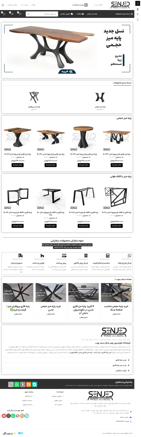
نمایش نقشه (124, 417)
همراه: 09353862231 (122, 421)
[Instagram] (8, 416)
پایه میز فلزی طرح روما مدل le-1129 (17, 154)
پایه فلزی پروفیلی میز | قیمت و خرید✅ (18, 308)
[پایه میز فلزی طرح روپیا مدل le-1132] (117, 137)
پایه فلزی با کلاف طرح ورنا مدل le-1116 (18, 212)
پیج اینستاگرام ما (78, 5)
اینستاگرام (28, 396)
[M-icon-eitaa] (28, 384)
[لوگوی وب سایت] (120, 5)
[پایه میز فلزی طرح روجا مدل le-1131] (84, 137)
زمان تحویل (58, 400)
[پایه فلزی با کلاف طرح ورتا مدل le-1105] (84, 195)
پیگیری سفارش (57, 396)
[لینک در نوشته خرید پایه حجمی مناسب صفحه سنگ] (116, 292)
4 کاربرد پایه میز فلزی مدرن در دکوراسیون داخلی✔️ (83, 310)
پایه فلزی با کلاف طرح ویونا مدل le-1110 (116, 212)
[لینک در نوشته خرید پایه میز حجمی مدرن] (51, 292)
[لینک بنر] (67, 48)
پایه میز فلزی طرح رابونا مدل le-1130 (50, 154)
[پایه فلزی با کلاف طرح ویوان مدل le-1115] (50, 195)
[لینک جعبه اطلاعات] (67, 340)
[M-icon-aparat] (4, 416)
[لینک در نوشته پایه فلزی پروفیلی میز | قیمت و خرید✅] (18, 292)
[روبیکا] (22, 384)
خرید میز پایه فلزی (120, 365)
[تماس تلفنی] (11, 384)
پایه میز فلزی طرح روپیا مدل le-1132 (116, 154)
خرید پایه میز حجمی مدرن (51, 308)
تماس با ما (58, 405)
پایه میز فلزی (27, 405)
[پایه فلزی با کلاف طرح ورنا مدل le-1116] (17, 195)
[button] (67, 360)
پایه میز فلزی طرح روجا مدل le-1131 (83, 154)
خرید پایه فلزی (121, 360)
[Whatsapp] (17, 384)
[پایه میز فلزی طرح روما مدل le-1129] (17, 137)
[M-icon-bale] (34, 384)
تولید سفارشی (121, 370)
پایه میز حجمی (27, 400)
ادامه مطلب (116, 314)
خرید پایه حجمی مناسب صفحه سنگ (116, 308)
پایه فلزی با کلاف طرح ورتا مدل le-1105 (83, 212)
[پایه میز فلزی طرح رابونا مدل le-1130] (50, 137)
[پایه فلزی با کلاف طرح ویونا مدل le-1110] (117, 195)
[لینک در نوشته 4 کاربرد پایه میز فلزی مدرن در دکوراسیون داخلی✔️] (83, 292)
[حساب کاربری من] (3, 5)
